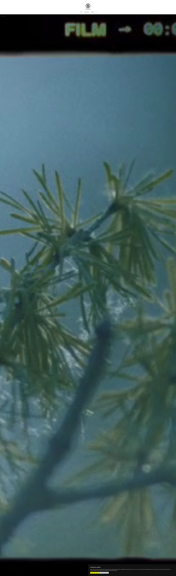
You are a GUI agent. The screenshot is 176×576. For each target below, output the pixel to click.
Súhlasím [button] (92, 572)
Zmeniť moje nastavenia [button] (104, 572)
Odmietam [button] (97, 572)
